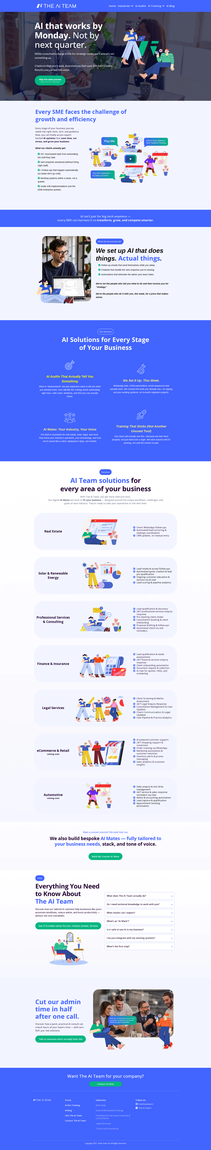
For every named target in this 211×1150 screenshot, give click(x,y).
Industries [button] (124, 6)
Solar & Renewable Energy (109, 1110)
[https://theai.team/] (56, 6)
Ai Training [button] (155, 6)
